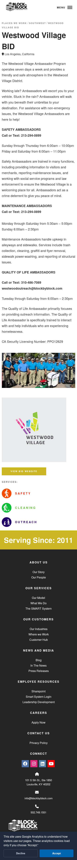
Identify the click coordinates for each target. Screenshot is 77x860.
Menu (61, 7)
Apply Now (38, 722)
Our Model (38, 598)
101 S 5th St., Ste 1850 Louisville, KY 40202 (38, 782)
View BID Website (24, 471)
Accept (56, 853)
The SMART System (38, 608)
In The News (38, 665)
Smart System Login (38, 697)
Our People (38, 577)
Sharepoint (38, 691)
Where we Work (38, 634)
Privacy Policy (39, 743)
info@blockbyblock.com (39, 798)
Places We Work (14, 23)
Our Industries (38, 629)
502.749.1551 (38, 812)
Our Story (39, 572)
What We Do (38, 603)
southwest (37, 23)
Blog (39, 660)
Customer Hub (38, 640)
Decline (20, 853)
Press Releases (38, 671)
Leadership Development (39, 702)
